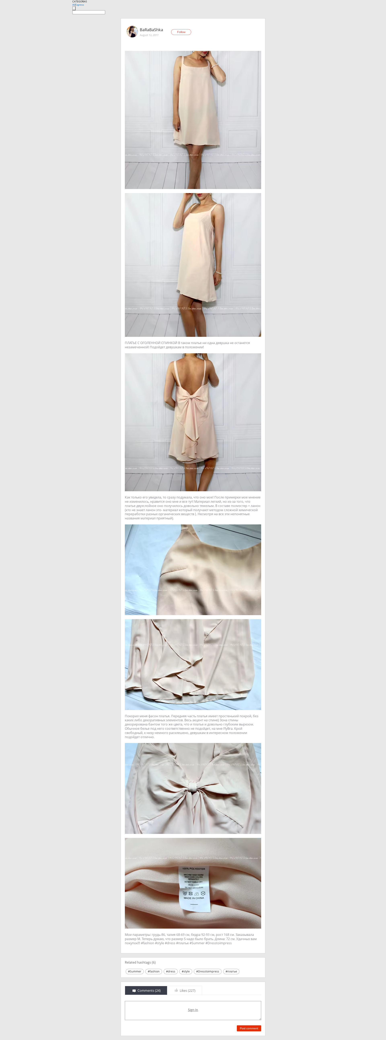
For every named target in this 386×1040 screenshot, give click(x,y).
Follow (181, 32)
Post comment (249, 1028)
